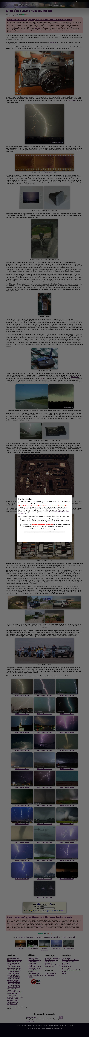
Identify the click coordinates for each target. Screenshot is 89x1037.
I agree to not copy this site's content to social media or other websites (44, 532)
